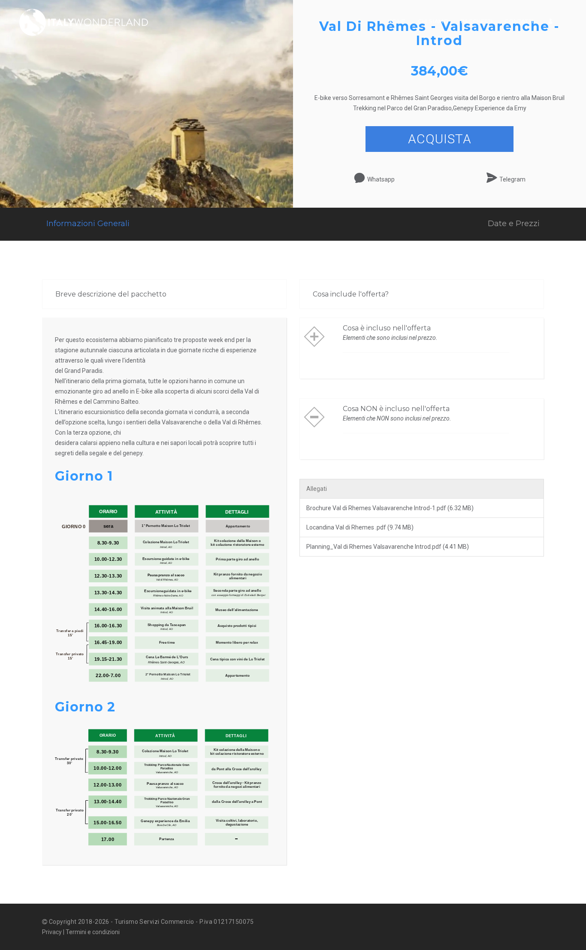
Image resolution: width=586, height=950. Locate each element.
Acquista (439, 138)
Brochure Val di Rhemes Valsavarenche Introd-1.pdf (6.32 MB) (390, 508)
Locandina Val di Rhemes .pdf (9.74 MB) (360, 527)
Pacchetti (477, 21)
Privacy (52, 932)
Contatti (518, 21)
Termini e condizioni (93, 932)
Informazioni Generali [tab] (88, 223)
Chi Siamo (433, 21)
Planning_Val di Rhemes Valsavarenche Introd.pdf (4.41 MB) (387, 546)
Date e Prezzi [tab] (514, 223)
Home (397, 21)
